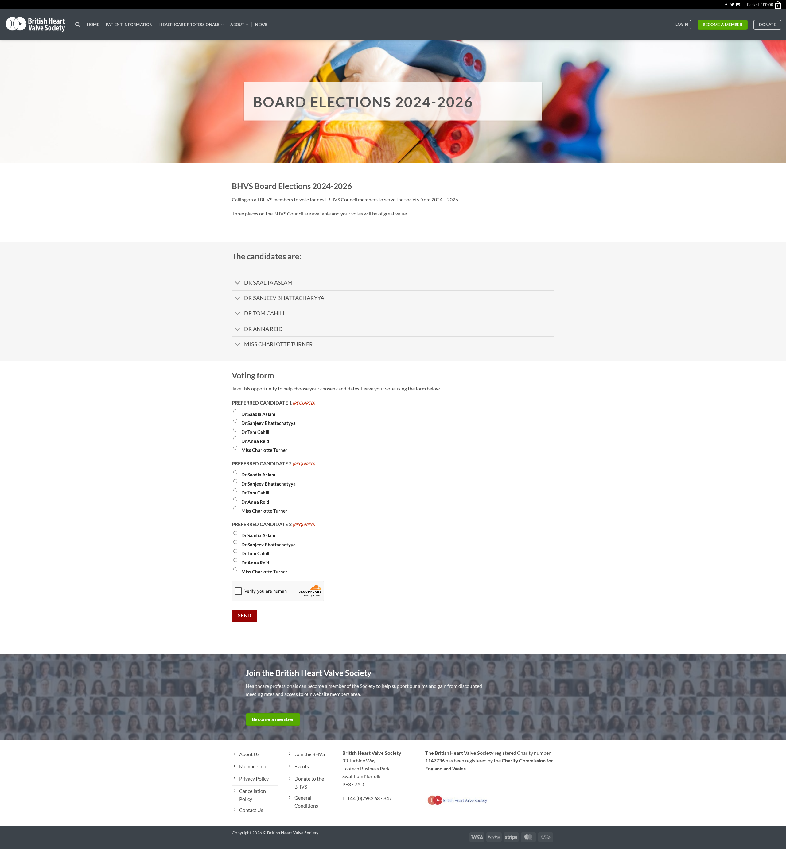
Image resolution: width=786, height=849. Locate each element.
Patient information (129, 24)
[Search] (77, 24)
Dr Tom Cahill (255, 432)
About (237, 24)
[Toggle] (238, 283)
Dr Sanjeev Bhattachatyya (268, 423)
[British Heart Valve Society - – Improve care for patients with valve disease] (35, 24)
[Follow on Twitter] (732, 5)
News (261, 24)
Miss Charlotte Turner (264, 450)
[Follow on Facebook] (726, 5)
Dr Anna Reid (255, 441)
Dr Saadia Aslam (258, 414)
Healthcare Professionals (189, 24)
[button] (764, 4)
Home (93, 24)
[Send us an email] (738, 5)
